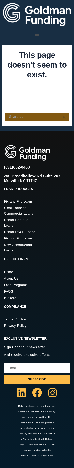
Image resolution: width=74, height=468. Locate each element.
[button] (37, 34)
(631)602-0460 (17, 167)
